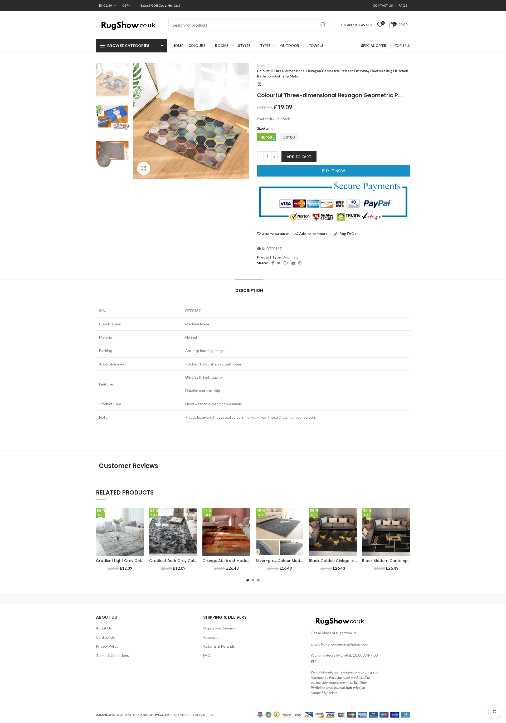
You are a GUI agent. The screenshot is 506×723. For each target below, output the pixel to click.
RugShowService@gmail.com (344, 644)
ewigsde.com (350, 672)
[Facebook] (272, 263)
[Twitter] (278, 263)
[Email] (293, 263)
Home (261, 65)
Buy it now (333, 170)
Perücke (335, 677)
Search (323, 25)
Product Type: (269, 257)
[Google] (286, 263)
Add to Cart (299, 157)
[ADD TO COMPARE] (140, 528)
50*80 (289, 136)
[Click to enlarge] (143, 168)
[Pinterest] (300, 263)
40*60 (266, 136)
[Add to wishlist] (140, 516)
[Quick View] (140, 540)
